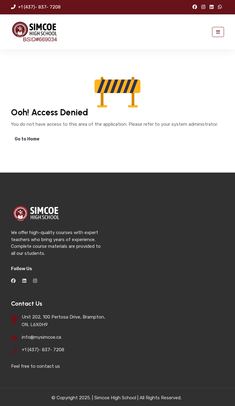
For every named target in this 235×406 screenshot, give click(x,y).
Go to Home (27, 139)
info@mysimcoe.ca (41, 337)
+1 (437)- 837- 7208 (39, 7)
